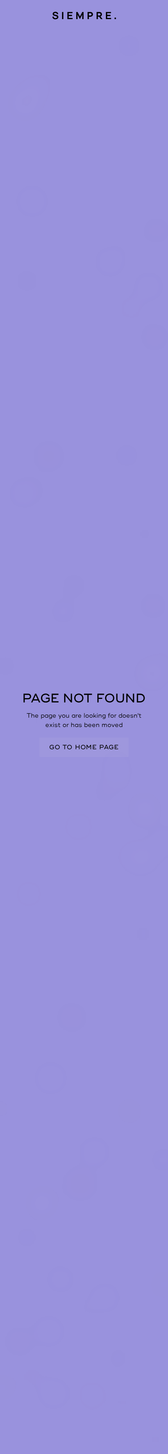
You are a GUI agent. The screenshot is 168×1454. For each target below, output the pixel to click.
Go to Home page (84, 747)
